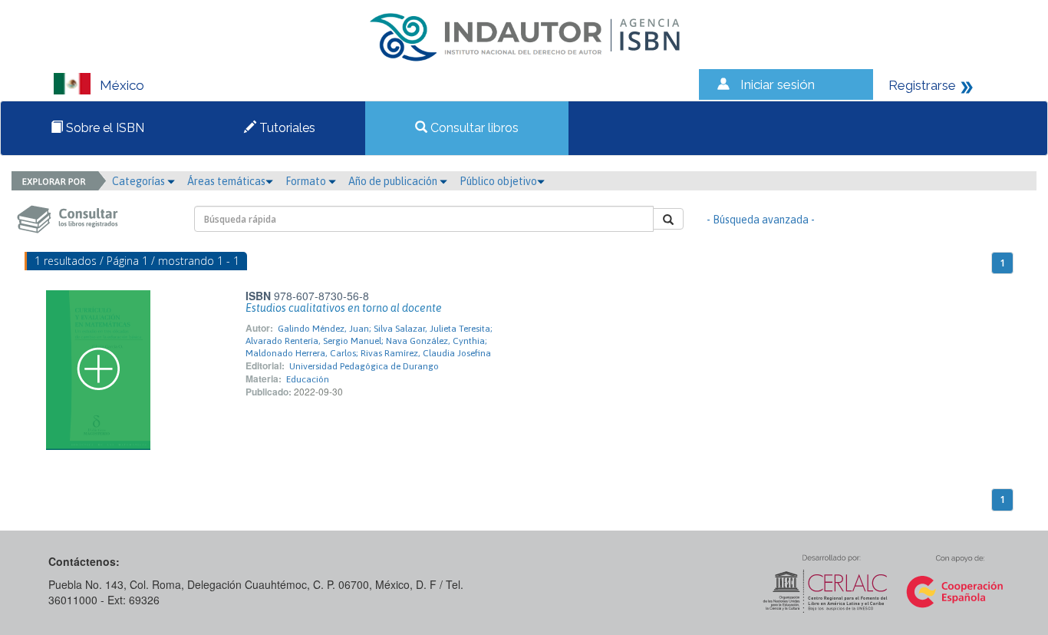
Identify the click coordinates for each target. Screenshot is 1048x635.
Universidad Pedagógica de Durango (364, 366)
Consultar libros (473, 128)
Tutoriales (285, 128)
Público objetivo (498, 181)
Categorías (139, 181)
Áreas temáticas (226, 181)
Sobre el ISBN (103, 128)
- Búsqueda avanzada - (761, 219)
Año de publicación (394, 181)
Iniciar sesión (777, 84)
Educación (307, 379)
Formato (306, 181)
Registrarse (922, 85)
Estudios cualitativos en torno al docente (344, 308)
